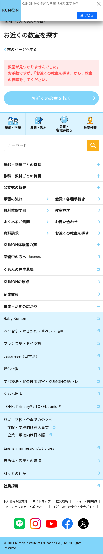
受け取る (87, 15)
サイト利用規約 (86, 501)
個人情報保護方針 (16, 501)
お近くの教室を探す (51, 98)
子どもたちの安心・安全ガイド (74, 506)
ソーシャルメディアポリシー (25, 506)
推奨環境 (62, 501)
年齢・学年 (13, 127)
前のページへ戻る (22, 49)
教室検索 (90, 127)
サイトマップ (42, 501)
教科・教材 (38, 127)
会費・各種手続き (64, 128)
